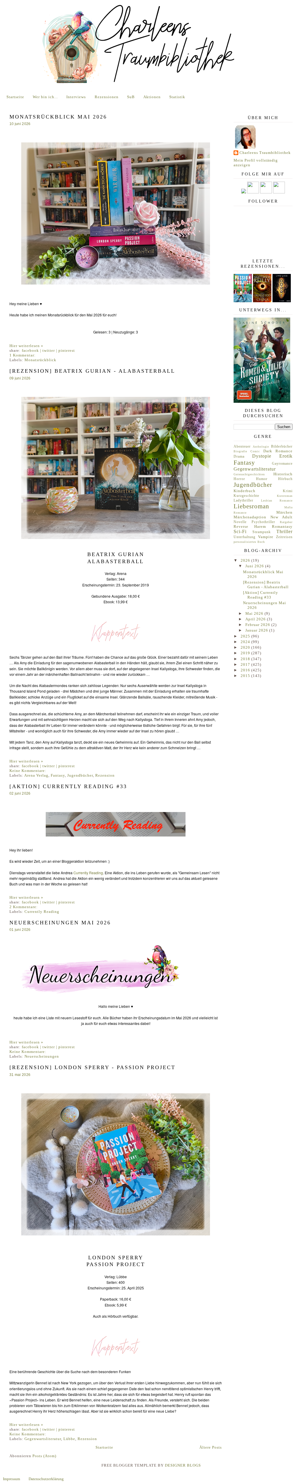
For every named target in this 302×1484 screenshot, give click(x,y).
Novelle (240, 522)
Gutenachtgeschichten (249, 474)
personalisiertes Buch (249, 541)
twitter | (50, 350)
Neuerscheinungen (41, 1056)
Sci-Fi (240, 531)
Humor (261, 479)
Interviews (76, 97)
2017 (246, 664)
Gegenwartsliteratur (42, 1439)
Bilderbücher (282, 446)
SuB (131, 97)
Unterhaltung (244, 537)
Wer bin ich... (45, 97)
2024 (246, 642)
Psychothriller (263, 522)
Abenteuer (242, 446)
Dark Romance (278, 451)
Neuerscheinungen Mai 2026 (60, 923)
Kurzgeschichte (246, 496)
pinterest (66, 350)
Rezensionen (107, 97)
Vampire (265, 537)
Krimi (288, 491)
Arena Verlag (36, 775)
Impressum (11, 1479)
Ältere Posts (210, 1447)
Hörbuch (285, 479)
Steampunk (261, 532)
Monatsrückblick (40, 360)
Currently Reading (88, 872)
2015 (246, 675)
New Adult (281, 517)
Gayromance (282, 464)
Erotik (286, 455)
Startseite (15, 97)
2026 (246, 560)
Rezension (105, 775)
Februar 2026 (258, 624)
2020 (246, 647)
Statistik (177, 97)
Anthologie (261, 446)
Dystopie (261, 455)
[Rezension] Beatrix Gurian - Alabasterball (92, 371)
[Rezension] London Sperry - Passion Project (92, 1067)
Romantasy (282, 526)
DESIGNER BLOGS (183, 1465)
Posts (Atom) (44, 1456)
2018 (246, 659)
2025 (246, 636)
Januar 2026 (257, 630)
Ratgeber (286, 522)
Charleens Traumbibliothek (265, 152)
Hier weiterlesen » (26, 346)
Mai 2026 (255, 613)
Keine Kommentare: (27, 770)
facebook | (32, 350)
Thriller (284, 531)
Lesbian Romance (277, 500)
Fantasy (58, 775)
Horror (239, 479)
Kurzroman (285, 495)
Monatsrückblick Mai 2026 (58, 117)
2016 (246, 670)
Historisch (283, 474)
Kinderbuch (244, 491)
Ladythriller (243, 500)
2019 (246, 653)
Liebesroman (251, 506)
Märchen (284, 512)
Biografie (240, 451)
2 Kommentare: (23, 907)
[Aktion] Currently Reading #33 (68, 786)
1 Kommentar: (22, 355)
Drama (239, 456)
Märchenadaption (250, 517)
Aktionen (152, 97)
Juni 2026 (255, 566)
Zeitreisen (284, 537)
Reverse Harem (250, 526)
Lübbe (69, 1439)
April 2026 (256, 619)
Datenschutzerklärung (46, 1479)
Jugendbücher (80, 775)
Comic (255, 451)
